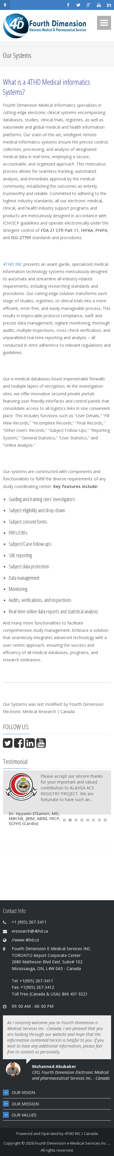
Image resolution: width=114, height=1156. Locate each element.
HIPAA (87, 230)
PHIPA (101, 230)
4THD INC (12, 264)
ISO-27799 (21, 237)
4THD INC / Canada (81, 1133)
